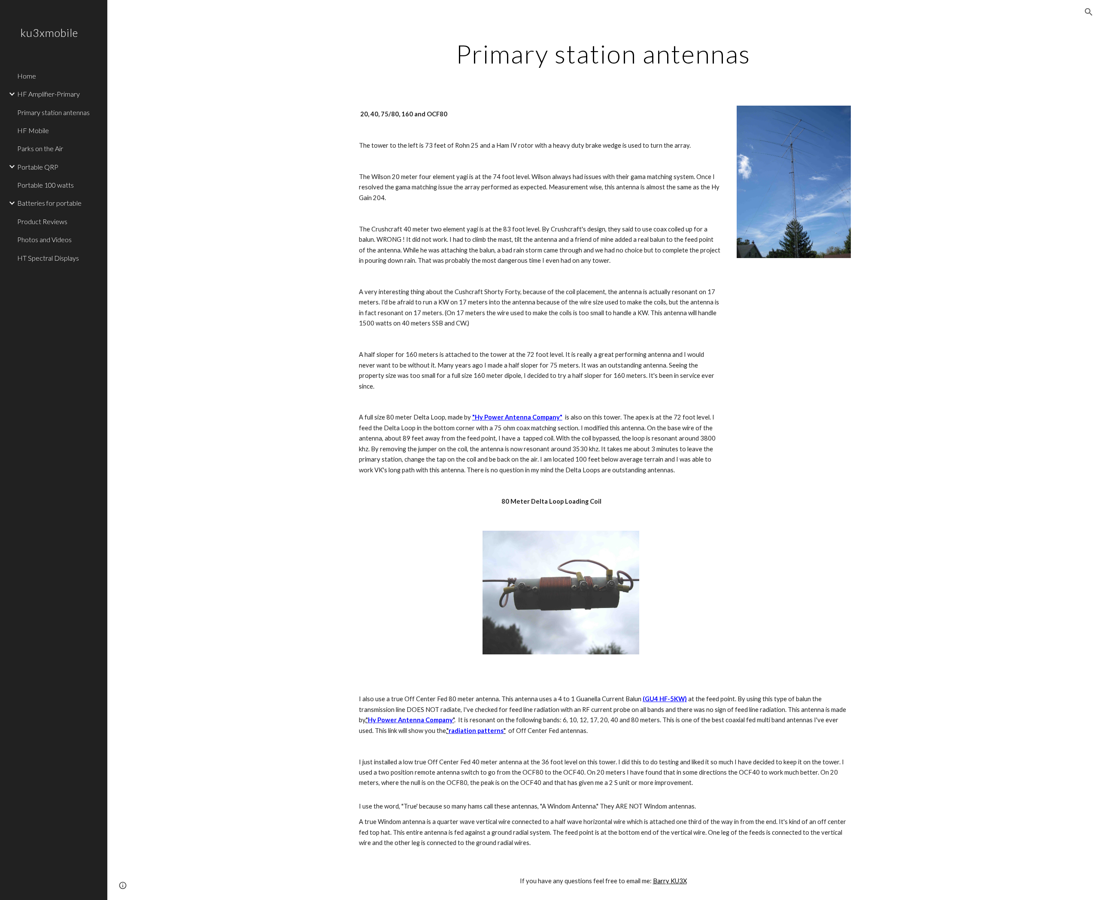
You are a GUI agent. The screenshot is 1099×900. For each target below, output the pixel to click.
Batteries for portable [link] (49, 203)
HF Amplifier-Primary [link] (48, 94)
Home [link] (26, 76)
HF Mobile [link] (33, 130)
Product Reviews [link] (42, 221)
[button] (1088, 12)
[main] (603, 53)
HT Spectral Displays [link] (48, 258)
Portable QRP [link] (37, 167)
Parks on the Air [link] (40, 148)
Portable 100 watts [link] (45, 185)
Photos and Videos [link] (44, 239)
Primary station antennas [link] (53, 112)
